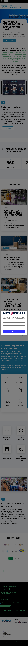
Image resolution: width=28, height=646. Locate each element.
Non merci (14, 327)
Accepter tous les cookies (14, 331)
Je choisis (14, 323)
